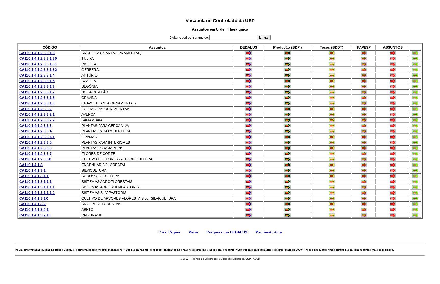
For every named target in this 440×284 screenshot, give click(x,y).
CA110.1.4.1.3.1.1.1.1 (37, 187)
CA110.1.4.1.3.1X (33, 198)
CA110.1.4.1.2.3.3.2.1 (37, 114)
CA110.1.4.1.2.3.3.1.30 (38, 58)
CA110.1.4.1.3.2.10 (35, 215)
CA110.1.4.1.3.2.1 (34, 209)
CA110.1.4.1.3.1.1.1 (35, 182)
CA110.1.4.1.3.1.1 (34, 176)
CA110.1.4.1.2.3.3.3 (35, 126)
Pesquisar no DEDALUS (226, 232)
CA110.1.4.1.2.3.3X (35, 159)
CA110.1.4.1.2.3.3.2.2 (37, 120)
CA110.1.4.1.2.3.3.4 (35, 131)
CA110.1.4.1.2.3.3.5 (35, 142)
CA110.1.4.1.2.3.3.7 (35, 154)
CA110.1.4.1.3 (31, 165)
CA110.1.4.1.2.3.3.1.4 (37, 75)
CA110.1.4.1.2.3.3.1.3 (37, 53)
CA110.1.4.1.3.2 (32, 204)
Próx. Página (169, 232)
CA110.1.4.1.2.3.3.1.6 (37, 86)
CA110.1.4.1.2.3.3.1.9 (37, 103)
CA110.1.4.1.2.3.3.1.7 (37, 92)
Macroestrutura (268, 232)
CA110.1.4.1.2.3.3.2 (35, 109)
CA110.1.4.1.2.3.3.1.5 (37, 81)
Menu (193, 232)
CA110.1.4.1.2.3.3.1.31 (38, 64)
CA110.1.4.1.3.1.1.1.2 (37, 193)
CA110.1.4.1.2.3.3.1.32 (38, 70)
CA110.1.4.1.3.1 (32, 170)
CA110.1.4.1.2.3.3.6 (35, 148)
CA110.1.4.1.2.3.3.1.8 (37, 98)
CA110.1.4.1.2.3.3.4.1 (37, 137)
